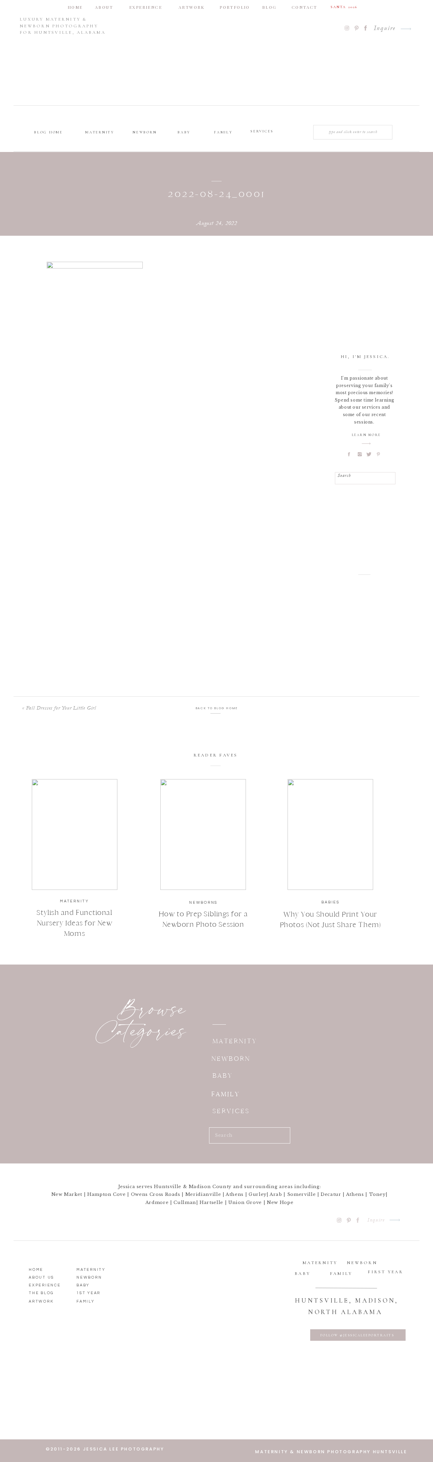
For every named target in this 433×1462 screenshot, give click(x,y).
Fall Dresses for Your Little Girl (61, 708)
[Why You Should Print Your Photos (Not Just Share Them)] (330, 834)
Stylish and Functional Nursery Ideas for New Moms (74, 923)
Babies (330, 902)
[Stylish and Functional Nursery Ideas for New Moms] (74, 834)
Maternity (74, 901)
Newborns (203, 902)
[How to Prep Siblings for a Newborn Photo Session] (203, 834)
